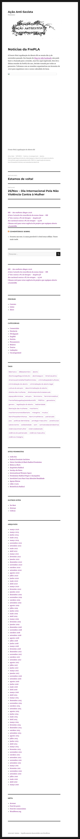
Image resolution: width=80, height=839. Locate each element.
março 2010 (14, 785)
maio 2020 (14, 581)
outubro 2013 (15, 730)
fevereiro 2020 (15, 589)
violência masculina (37, 433)
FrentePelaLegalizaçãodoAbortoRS (19, 160)
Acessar (13, 803)
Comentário (14, 328)
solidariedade (26, 425)
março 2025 (14, 532)
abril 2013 (13, 744)
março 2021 (14, 554)
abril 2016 (13, 690)
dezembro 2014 (16, 700)
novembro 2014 (16, 703)
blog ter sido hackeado (43, 58)
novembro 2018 (16, 630)
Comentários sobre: (20, 231)
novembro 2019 (16, 597)
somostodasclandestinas (31, 162)
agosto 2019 (14, 605)
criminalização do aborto (18, 384)
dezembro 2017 (16, 652)
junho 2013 (14, 741)
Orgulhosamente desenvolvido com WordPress (35, 833)
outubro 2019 (15, 600)
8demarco (13, 372)
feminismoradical (51, 396)
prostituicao (54, 421)
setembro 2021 (15, 546)
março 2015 (14, 698)
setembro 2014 (15, 709)
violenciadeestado (35, 429)
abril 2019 (13, 616)
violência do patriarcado (18, 433)
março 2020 (14, 586)
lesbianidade (40, 404)
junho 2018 (14, 643)
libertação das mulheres (18, 408)
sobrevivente (14, 425)
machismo (34, 408)
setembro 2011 (15, 763)
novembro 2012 (16, 752)
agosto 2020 (14, 573)
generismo (51, 400)
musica (45, 412)
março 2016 (14, 692)
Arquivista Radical (17, 468)
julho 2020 (14, 576)
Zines (12, 310)
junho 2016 (14, 684)
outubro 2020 (15, 567)
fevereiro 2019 (15, 622)
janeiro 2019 (14, 624)
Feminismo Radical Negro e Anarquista (25, 476)
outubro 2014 (15, 706)
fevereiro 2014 (15, 725)
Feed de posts (15, 806)
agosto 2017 (14, 662)
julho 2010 (14, 776)
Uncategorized (33, 156)
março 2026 (14, 529)
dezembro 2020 (16, 562)
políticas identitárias (21, 421)
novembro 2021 (16, 543)
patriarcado (49, 417)
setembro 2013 (15, 733)
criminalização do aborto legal (41, 384)
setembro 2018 (15, 635)
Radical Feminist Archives (20, 459)
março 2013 (14, 747)
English (13, 336)
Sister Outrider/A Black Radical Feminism (26, 462)
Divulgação (14, 334)
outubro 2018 (15, 633)
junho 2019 (14, 611)
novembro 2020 (16, 565)
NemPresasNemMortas (15, 162)
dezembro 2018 (16, 627)
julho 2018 (14, 641)
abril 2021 (13, 551)
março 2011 (14, 766)
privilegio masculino (39, 421)
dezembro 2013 (16, 728)
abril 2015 (13, 695)
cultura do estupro (16, 388)
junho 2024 (14, 535)
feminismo (38, 396)
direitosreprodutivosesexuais (39, 392)
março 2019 (14, 619)
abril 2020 (14, 584)
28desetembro (25, 372)
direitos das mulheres (17, 392)
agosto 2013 (14, 736)
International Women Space (21, 473)
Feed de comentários (18, 809)
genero (11, 404)
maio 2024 (14, 538)
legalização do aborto (43, 160)
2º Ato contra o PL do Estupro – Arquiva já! (24, 218)
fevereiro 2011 (15, 768)
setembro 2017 (15, 660)
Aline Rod (11, 156)
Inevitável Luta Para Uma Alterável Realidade (27, 478)
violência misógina (16, 437)
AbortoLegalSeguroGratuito (17, 158)
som (35, 425)
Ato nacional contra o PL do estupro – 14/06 (25, 221)
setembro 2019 (15, 603)
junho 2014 (14, 714)
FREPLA (33, 160)
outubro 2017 (15, 657)
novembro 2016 (16, 676)
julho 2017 (14, 665)
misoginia (36, 412)
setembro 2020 (16, 570)
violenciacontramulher (17, 429)
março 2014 (14, 722)
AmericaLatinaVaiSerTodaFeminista (22, 380)
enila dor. (13, 457)
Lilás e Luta (14, 484)
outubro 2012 (15, 755)
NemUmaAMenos (36, 417)
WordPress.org (15, 811)
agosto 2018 (14, 638)
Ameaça (13, 508)
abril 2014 (13, 719)
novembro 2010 (16, 771)
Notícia (25, 156)
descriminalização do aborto (44, 158)
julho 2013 (14, 738)
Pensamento (15, 342)
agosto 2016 (14, 681)
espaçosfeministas (16, 396)
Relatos (13, 345)
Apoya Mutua (15, 481)
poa (10, 421)
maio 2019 (14, 614)
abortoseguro (30, 158)
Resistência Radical (17, 487)
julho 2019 (14, 608)
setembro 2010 (15, 774)
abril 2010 (13, 782)
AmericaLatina (51, 376)
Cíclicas (13, 511)
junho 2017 (14, 668)
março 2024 (14, 540)
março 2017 (14, 671)
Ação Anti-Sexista (20, 11)
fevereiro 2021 (15, 557)
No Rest (13, 505)
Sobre (12, 307)
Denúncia (13, 331)
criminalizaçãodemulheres (48, 380)
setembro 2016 (15, 679)
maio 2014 (14, 717)
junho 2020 (14, 578)
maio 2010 (14, 779)
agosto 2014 (14, 711)
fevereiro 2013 (15, 749)
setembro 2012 (15, 757)
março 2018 (14, 646)
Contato (13, 304)
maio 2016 (14, 687)
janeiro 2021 (14, 559)
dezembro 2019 (16, 595)
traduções (13, 350)
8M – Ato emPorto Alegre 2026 (20, 212)
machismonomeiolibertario (19, 412)
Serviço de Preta (16, 470)
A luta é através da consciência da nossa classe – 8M (28, 215)
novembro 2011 (16, 760)
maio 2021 (14, 548)
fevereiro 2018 (15, 649)
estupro (28, 396)
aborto (42, 156)
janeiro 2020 (15, 592)
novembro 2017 (16, 654)
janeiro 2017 (14, 673)
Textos (12, 347)
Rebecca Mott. (15, 465)
